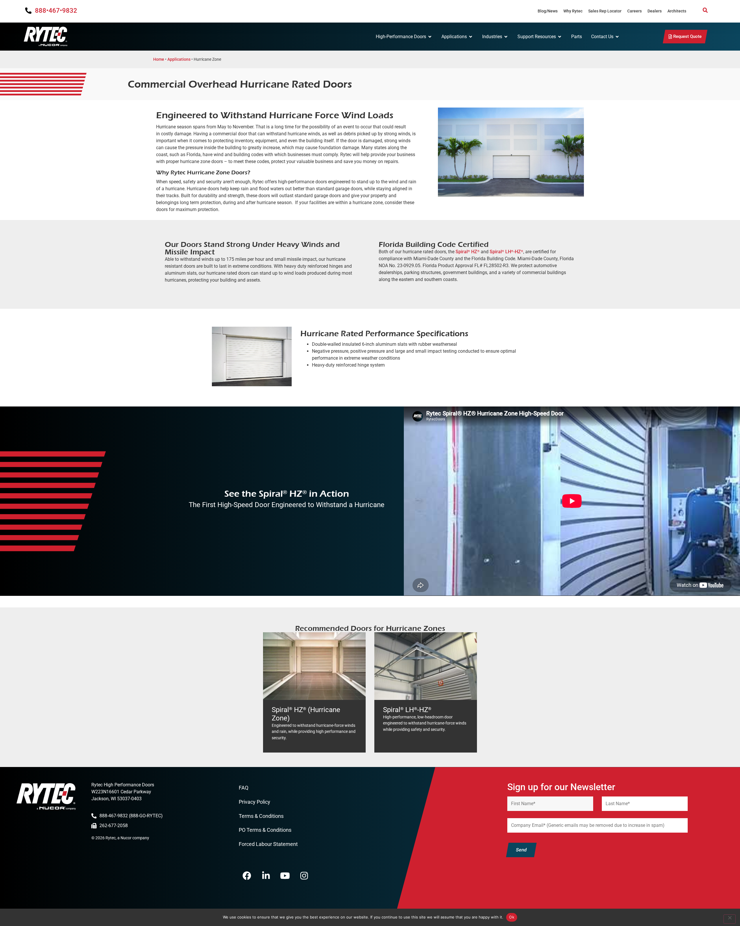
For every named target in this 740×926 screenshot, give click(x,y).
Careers (634, 11)
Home (158, 59)
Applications (178, 59)
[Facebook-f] (247, 876)
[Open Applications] (470, 36)
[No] (730, 919)
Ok (511, 917)
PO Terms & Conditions (265, 830)
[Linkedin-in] (266, 876)
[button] (705, 10)
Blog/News (548, 11)
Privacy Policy (254, 802)
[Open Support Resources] (559, 36)
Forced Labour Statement (268, 844)
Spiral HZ (468, 251)
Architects (676, 11)
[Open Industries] (506, 36)
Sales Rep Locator (604, 11)
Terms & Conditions (261, 816)
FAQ (243, 788)
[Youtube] (285, 876)
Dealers (655, 11)
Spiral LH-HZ (506, 251)
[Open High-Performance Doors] (430, 36)
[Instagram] (304, 876)
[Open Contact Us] (617, 36)
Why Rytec (572, 11)
